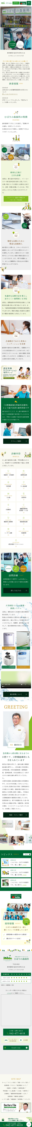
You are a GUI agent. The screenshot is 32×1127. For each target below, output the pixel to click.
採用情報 (20, 1099)
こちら (9, 993)
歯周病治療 (21, 1088)
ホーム (4, 1082)
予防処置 (5, 1091)
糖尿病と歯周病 (18, 1096)
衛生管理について (21, 1085)
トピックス (27, 1099)
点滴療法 (6, 1093)
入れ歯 (19, 1091)
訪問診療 (10, 1096)
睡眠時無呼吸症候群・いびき (18, 1093)
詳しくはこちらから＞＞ (10, 94)
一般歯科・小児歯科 (11, 1088)
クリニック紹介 (12, 1082)
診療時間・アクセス (9, 1085)
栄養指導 (13, 1099)
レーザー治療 (5, 1099)
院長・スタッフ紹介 (23, 1082)
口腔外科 (25, 1091)
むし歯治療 (12, 1091)
